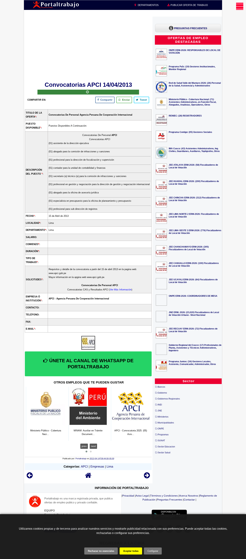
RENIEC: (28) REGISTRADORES (185, 116)
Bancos (161, 387)
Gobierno (162, 393)
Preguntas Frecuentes (169, 499)
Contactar (189, 499)
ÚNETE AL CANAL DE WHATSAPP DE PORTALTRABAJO (90, 363)
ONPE (161, 428)
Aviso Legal (142, 495)
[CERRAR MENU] (239, 6)
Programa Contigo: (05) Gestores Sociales (190, 132)
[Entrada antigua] (147, 477)
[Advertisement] (88, 48)
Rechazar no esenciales (101, 551)
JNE (160, 410)
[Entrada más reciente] (30, 477)
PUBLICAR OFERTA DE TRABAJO (189, 5)
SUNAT (161, 440)
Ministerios (163, 417)
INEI (160, 404)
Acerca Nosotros (188, 495)
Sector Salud (164, 452)
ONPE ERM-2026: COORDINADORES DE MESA (193, 296)
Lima (110, 466)
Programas (163, 434)
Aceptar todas (130, 551)
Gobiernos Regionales (169, 399)
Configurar (152, 551)
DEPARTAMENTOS (148, 5)
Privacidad (128, 495)
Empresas (97, 466)
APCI (84, 466)
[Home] (88, 477)
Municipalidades (166, 422)
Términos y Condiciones (164, 495)
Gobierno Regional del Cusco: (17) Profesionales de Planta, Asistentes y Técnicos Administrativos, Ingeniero (195, 348)
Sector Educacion (166, 446)
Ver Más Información (120, 289)
